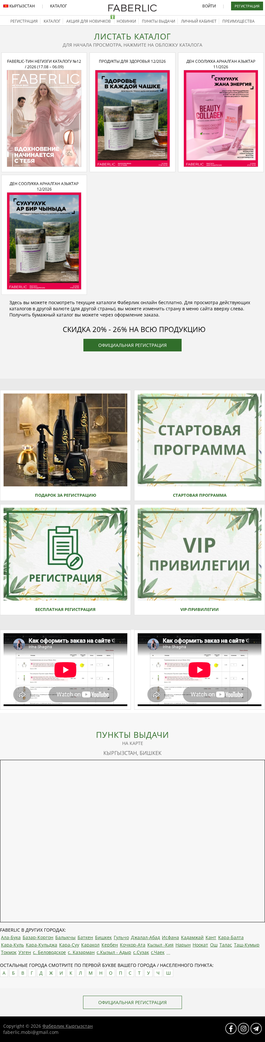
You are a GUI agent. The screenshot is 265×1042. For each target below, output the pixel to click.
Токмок (8, 952)
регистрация (24, 21)
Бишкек (103, 937)
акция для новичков (89, 21)
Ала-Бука (11, 937)
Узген (24, 952)
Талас (225, 945)
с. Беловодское (49, 952)
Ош (213, 945)
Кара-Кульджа (41, 945)
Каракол (90, 945)
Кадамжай (192, 937)
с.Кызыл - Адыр (114, 952)
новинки (126, 21)
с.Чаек (157, 952)
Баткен (85, 937)
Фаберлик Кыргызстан (67, 1026)
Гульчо (121, 937)
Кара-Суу (69, 945)
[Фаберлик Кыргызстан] (132, 10)
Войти (209, 6)
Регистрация (247, 6)
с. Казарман (81, 952)
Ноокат (200, 945)
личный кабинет (199, 21)
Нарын (183, 945)
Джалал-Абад (145, 937)
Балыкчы (65, 937)
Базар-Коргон (38, 937)
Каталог (58, 6)
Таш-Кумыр (247, 945)
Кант (211, 937)
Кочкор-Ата (132, 945)
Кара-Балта (231, 937)
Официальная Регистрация (132, 345)
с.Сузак (141, 952)
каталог (52, 21)
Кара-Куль (12, 945)
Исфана (170, 937)
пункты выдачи (158, 21)
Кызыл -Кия (160, 945)
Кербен (109, 945)
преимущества (238, 21)
